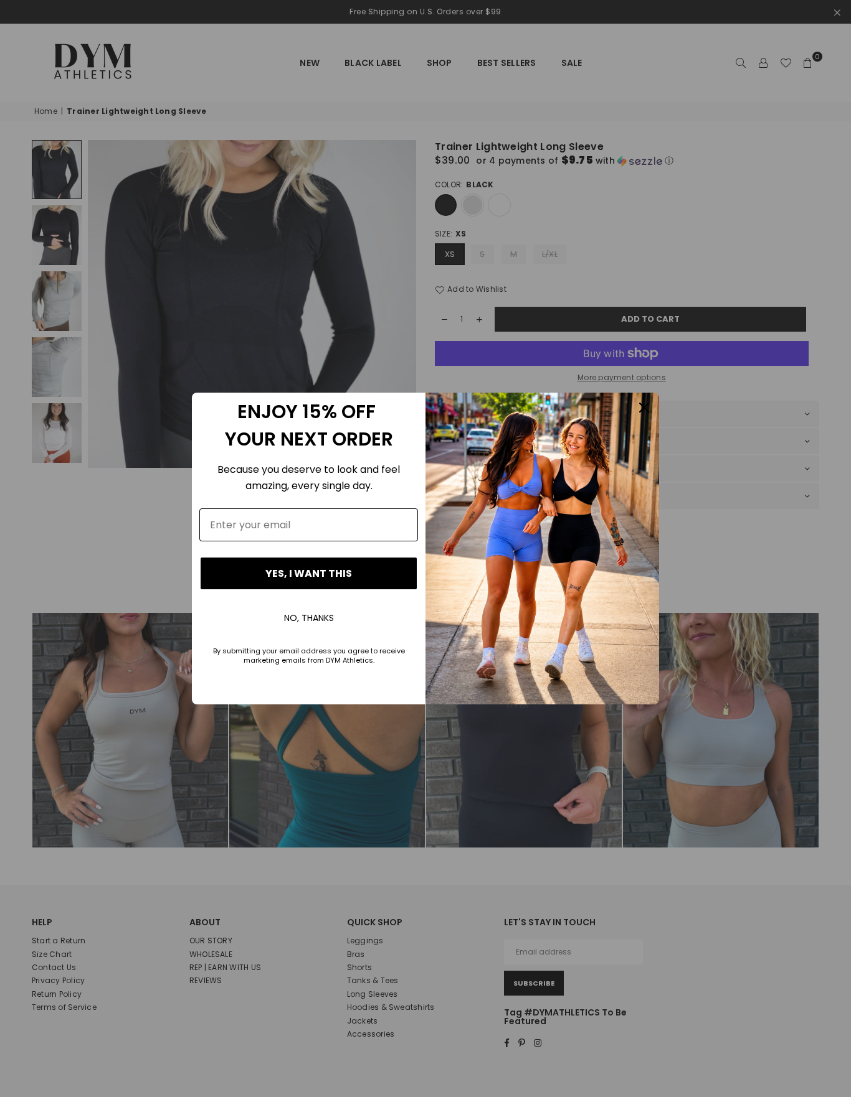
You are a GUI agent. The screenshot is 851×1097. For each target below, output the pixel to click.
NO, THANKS (309, 618)
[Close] (644, 407)
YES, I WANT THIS (308, 573)
